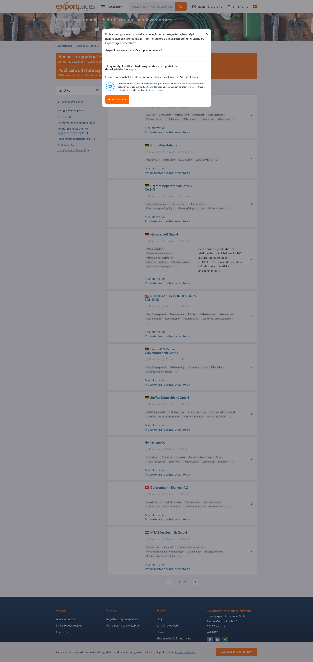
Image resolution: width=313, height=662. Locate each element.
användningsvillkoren (152, 90)
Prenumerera (117, 99)
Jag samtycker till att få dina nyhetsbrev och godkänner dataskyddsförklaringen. (142, 67)
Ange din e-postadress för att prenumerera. (133, 50)
